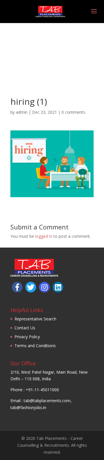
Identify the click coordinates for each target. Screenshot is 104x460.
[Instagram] (44, 287)
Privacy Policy (27, 336)
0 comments (73, 112)
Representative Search (35, 319)
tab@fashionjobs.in (28, 407)
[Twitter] (30, 287)
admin (21, 112)
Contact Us (24, 327)
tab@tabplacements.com (47, 400)
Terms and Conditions (35, 345)
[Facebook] (17, 287)
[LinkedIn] (58, 287)
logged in (43, 236)
